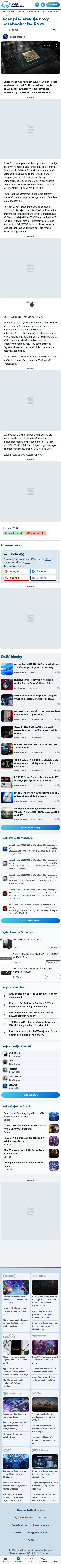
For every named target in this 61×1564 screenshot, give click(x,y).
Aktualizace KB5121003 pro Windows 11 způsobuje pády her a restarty (36, 666)
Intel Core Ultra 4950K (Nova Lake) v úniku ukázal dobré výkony (36, 794)
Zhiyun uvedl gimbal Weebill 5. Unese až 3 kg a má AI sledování (45, 1486)
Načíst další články (30, 827)
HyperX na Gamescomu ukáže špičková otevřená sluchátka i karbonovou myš (15, 1371)
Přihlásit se (53, 5)
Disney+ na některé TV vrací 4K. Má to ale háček (35, 746)
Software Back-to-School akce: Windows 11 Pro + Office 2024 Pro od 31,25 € (44, 1497)
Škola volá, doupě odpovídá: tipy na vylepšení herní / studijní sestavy (35, 697)
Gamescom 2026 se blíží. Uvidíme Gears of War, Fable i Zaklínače (16, 1300)
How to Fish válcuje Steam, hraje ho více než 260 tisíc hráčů (15, 1311)
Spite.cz (7, 1144)
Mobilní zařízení (36, 11)
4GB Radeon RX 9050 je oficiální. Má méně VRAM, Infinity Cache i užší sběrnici (36, 763)
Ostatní (22, 11)
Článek (12, 11)
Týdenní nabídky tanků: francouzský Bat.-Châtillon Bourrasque (44, 1429)
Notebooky (53, 11)
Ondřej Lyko (19, 688)
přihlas (48, 559)
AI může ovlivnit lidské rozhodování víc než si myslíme (13, 1383)
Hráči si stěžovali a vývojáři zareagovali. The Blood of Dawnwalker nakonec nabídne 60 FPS (44, 1301)
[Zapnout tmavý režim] (43, 4)
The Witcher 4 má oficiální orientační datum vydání (24, 1152)
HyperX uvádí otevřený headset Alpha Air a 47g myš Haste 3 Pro (33, 681)
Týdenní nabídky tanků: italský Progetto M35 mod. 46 (44, 1440)
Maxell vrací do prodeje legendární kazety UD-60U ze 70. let (15, 1360)
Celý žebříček (30, 1095)
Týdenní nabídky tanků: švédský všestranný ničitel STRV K (44, 1417)
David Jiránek (20, 704)
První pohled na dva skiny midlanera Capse (24, 1164)
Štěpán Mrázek (17, 37)
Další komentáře (30, 921)
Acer (8, 15)
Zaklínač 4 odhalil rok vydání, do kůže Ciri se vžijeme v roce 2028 (13, 1497)
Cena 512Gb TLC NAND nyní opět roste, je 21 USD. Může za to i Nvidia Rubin (35, 730)
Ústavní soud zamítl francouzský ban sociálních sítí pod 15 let (37, 713)
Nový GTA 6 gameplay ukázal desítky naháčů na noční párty (24, 1140)
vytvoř (27, 562)
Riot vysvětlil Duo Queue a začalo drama (14, 1435)
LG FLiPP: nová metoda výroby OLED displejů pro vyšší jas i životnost (36, 779)
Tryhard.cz (8, 1169)
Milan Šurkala (20, 672)
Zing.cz (7, 1120)
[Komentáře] (54, 30)
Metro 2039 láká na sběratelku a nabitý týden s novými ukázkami (25, 1127)
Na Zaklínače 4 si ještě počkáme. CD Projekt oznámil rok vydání (42, 1314)
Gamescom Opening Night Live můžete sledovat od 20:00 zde (25, 1115)
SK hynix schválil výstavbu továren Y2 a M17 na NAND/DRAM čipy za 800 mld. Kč (36, 812)
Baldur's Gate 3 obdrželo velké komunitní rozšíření (43, 1378)
